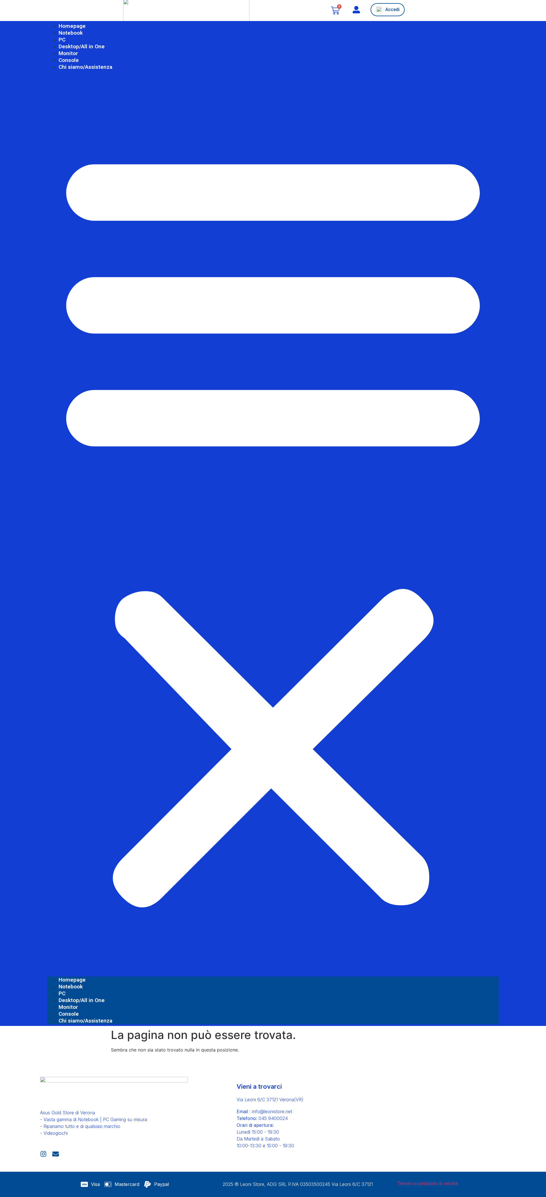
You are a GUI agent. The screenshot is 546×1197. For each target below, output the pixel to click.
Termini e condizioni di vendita (428, 1183)
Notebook (71, 33)
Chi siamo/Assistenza (85, 67)
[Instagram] (43, 1154)
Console (69, 60)
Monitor (68, 53)
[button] (273, 523)
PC (62, 39)
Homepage (72, 26)
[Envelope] (55, 1154)
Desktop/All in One (82, 46)
